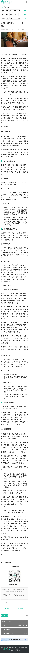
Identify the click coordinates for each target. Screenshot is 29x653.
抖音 (7, 14)
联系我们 (8, 595)
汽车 (7, 11)
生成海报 (5, 615)
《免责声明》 (5, 594)
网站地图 (12, 649)
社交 (15, 11)
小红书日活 (4, 603)
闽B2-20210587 (17, 650)
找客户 (17, 595)
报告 (19, 18)
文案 (11, 18)
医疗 (19, 11)
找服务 (21, 595)
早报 (7, 18)
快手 (16, 14)
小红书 (17, 29)
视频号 (12, 14)
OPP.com (18, 647)
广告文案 (18, 649)
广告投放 (14, 595)
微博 (20, 14)
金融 (11, 11)
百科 (15, 18)
